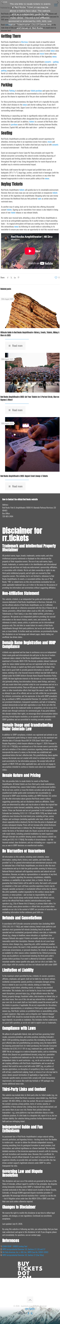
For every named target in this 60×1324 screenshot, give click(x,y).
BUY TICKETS (30, 1308)
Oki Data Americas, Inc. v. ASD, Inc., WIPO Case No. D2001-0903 (25, 1252)
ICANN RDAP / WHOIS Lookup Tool (14, 1246)
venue (53, 50)
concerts (48, 61)
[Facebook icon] (28, 1313)
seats (39, 198)
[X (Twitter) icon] (31, 1313)
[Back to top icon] (30, 1299)
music (42, 53)
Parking (12, 90)
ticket (33, 90)
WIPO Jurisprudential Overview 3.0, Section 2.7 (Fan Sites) (23, 1255)
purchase (39, 90)
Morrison (24, 41)
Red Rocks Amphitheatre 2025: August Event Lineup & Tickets (24, 476)
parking (56, 61)
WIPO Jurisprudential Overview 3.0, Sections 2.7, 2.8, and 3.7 (23, 1249)
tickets (31, 121)
